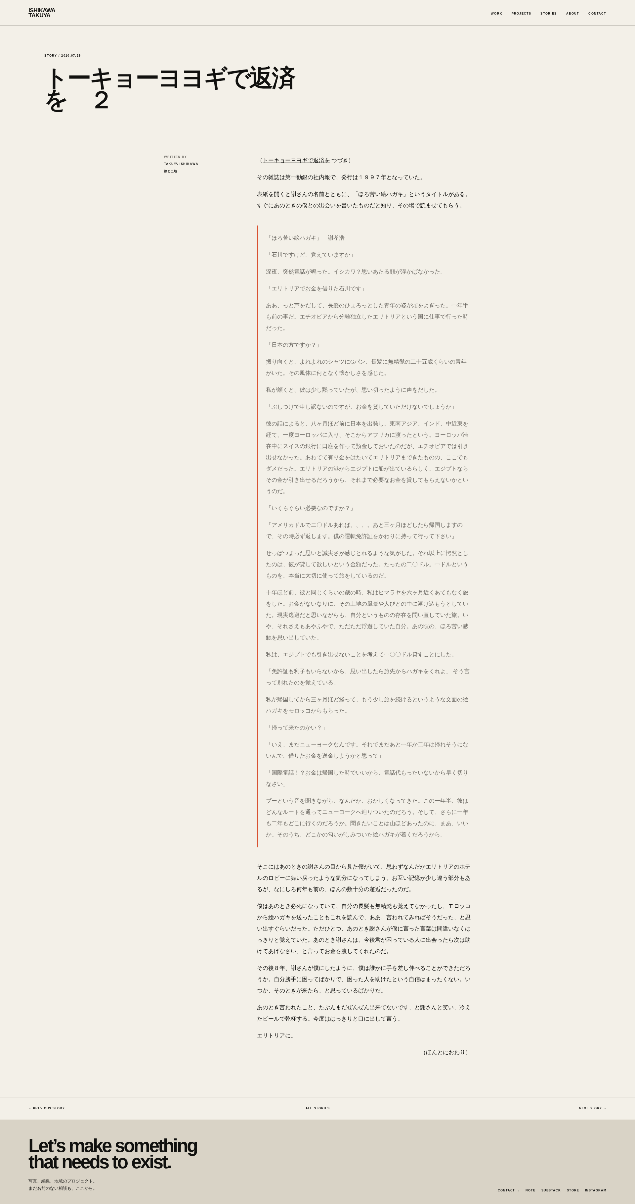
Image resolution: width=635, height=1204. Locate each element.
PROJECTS (521, 13)
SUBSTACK (551, 1190)
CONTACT (597, 13)
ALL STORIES (318, 1108)
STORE (573, 1190)
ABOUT (572, 13)
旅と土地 (170, 171)
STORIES (548, 13)
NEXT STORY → (593, 1108)
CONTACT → (509, 1190)
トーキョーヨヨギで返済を (296, 160)
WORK (496, 13)
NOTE (530, 1190)
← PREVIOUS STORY (46, 1108)
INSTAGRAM (596, 1190)
